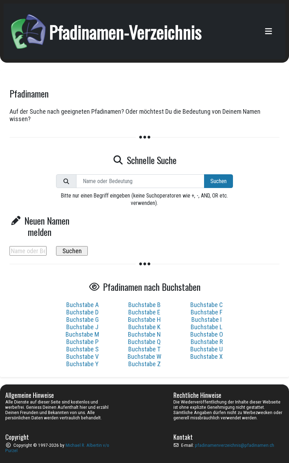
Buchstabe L (206, 327)
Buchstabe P (82, 341)
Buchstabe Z (144, 364)
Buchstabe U (206, 349)
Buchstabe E (144, 312)
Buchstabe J (82, 327)
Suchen (218, 181)
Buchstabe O (206, 334)
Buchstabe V (82, 356)
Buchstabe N (144, 334)
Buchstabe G (82, 319)
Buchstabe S (82, 349)
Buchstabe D (82, 312)
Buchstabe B (144, 304)
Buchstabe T (144, 349)
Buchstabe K (144, 327)
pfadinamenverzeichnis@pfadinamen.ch (234, 445)
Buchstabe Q (144, 341)
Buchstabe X (206, 356)
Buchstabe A (82, 304)
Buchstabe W (144, 356)
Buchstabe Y (82, 364)
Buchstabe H (144, 319)
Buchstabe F (206, 312)
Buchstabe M (82, 334)
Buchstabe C (206, 304)
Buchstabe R (207, 341)
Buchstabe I (206, 319)
